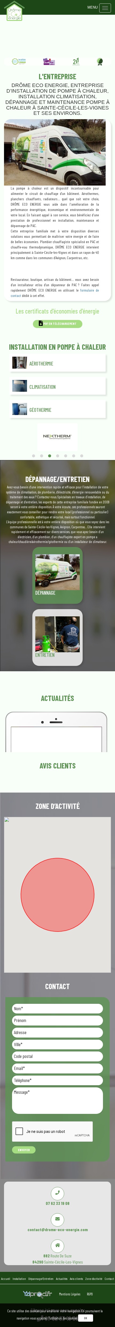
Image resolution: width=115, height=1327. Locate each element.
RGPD (90, 1294)
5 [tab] (65, 456)
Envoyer (24, 1150)
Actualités (61, 1278)
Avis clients (76, 1278)
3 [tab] (49, 456)
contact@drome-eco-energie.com (58, 1229)
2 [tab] (41, 456)
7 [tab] (81, 456)
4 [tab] (57, 456)
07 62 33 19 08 (58, 1203)
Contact (109, 1278)
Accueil (5, 1278)
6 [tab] (73, 456)
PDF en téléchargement (59, 323)
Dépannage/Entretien (40, 1278)
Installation (19, 1278)
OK (85, 1318)
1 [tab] (33, 456)
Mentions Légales (70, 1294)
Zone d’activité (93, 1278)
